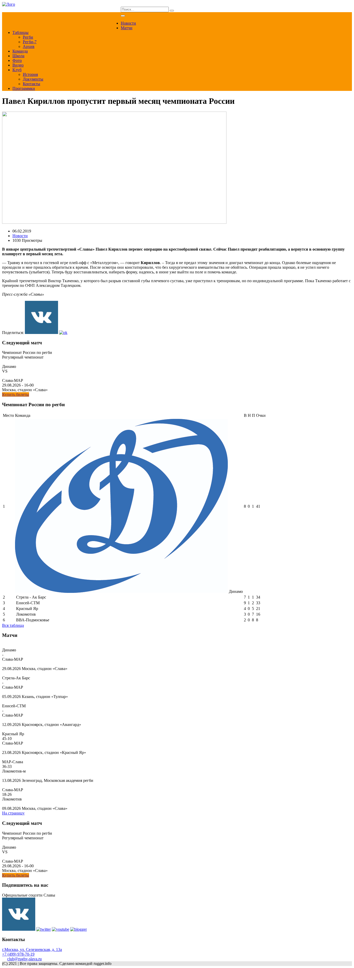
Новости (128, 23)
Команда (20, 51)
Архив (28, 46)
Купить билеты (15, 394)
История (30, 74)
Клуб (17, 70)
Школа (18, 56)
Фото (17, 60)
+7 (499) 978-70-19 (18, 954)
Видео (18, 65)
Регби (28, 37)
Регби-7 (30, 42)
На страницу (13, 813)
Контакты (31, 84)
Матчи (126, 28)
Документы (33, 79)
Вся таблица (13, 625)
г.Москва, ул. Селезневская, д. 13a (32, 949)
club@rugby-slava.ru (24, 959)
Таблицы (20, 32)
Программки (23, 88)
